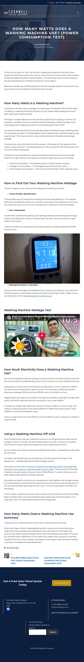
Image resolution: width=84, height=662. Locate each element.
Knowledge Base (42, 44)
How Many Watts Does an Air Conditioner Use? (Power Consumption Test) (57, 560)
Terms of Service (35, 622)
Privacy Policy (34, 625)
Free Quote (61, 583)
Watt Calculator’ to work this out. (37, 296)
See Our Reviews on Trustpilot (64, 612)
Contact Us (45, 625)
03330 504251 (73, 3)
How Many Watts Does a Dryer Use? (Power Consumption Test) (25, 560)
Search (32, 628)
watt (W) (9, 387)
